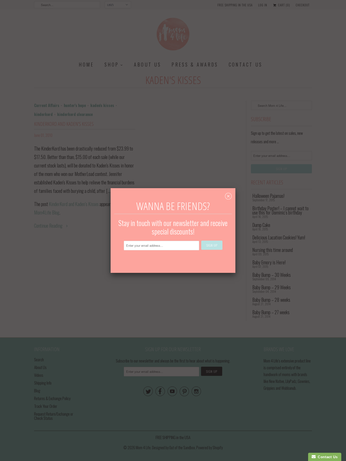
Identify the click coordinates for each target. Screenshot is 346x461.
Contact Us (327, 457)
